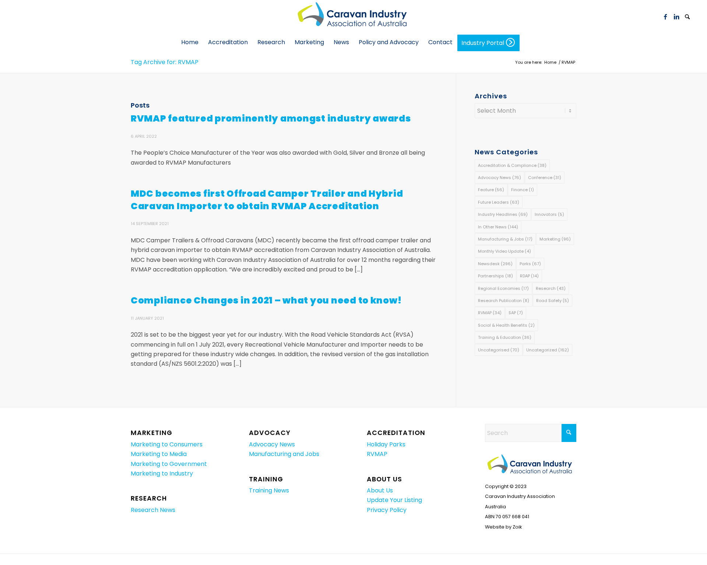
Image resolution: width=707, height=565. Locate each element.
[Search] (687, 17)
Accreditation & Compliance (512, 165)
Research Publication (503, 300)
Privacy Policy (387, 510)
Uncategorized (547, 350)
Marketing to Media (159, 454)
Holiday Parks (386, 444)
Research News (153, 510)
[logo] (353, 16)
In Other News (498, 227)
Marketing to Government (169, 464)
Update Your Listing (394, 500)
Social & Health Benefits (506, 325)
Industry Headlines (503, 214)
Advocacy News (499, 177)
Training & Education (504, 337)
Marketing (555, 239)
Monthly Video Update (504, 251)
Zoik (517, 527)
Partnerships (495, 276)
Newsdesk (495, 264)
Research (551, 288)
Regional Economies (503, 288)
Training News (269, 490)
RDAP (529, 276)
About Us (380, 490)
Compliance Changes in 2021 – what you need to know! (266, 300)
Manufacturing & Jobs (505, 239)
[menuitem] (687, 16)
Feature (491, 190)
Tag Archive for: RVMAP (164, 62)
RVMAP (490, 313)
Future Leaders (498, 202)
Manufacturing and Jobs (284, 454)
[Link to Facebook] (665, 16)
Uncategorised (498, 350)
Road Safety (552, 300)
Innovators (549, 214)
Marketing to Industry (162, 473)
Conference (544, 177)
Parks (530, 264)
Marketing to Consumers (167, 444)
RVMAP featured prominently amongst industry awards (271, 118)
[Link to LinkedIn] (676, 16)
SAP (516, 313)
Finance (522, 190)
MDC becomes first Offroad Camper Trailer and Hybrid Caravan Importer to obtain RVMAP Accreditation (267, 200)
